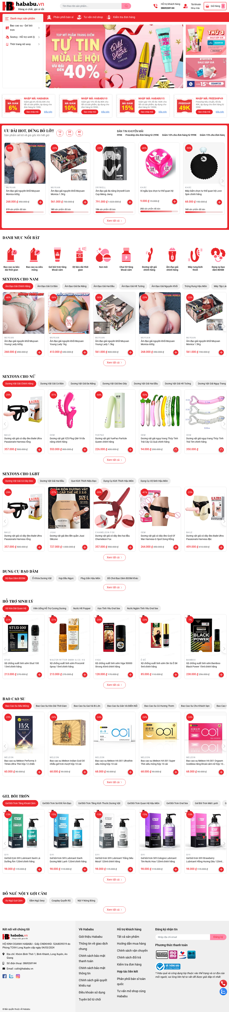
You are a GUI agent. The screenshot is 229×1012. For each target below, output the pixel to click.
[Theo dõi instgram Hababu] (18, 976)
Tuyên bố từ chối (90, 999)
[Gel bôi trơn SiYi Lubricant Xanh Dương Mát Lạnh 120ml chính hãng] (69, 830)
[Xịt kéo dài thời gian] (80, 255)
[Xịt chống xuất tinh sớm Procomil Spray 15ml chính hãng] (69, 635)
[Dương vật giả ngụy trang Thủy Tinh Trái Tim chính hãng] (205, 410)
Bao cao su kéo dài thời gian (11, 268)
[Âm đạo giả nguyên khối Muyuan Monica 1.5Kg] (69, 163)
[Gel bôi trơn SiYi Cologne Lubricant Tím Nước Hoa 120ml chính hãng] (160, 830)
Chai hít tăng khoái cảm (126, 268)
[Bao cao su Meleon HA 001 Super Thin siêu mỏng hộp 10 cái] (160, 733)
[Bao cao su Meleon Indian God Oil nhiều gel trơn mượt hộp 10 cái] (69, 733)
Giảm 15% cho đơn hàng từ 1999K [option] (195, 135)
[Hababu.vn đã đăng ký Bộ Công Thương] (167, 966)
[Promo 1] (206, 40)
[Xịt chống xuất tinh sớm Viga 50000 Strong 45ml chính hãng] (114, 635)
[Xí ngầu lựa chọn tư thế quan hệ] (159, 163)
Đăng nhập (195, 8)
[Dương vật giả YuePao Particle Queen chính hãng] (114, 410)
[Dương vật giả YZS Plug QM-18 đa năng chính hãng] (69, 410)
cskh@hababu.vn (23, 968)
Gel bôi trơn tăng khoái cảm (57, 268)
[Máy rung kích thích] (195, 255)
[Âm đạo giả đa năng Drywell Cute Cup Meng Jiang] (114, 163)
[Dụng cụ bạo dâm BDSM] (218, 255)
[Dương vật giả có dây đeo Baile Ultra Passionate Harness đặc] (205, 508)
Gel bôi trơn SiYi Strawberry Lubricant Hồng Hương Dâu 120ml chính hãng (204, 861)
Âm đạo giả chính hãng (172, 268)
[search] (126, 6)
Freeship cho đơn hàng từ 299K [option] (119, 135)
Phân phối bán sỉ (63, 17)
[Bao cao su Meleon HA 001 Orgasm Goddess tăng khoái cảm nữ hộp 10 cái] (205, 733)
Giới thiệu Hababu (90, 936)
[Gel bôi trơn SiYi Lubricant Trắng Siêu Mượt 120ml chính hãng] (114, 830)
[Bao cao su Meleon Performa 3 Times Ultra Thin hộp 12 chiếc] (23, 733)
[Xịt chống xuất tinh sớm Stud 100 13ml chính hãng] (23, 635)
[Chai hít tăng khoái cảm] (126, 255)
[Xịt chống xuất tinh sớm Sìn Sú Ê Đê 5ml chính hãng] (160, 635)
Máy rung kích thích (195, 268)
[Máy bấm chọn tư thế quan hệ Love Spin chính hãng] (203, 163)
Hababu (26, 1009)
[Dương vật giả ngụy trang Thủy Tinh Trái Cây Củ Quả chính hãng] (160, 410)
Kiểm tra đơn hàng (124, 17)
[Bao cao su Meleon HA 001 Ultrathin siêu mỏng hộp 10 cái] (114, 733)
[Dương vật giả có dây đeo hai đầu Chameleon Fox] (114, 508)
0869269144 (167, 8)
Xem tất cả (113, 220)
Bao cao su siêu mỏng (34, 268)
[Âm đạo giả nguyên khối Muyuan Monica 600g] (24, 163)
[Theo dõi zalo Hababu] (11, 976)
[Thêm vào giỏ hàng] (40, 202)
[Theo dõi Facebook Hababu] (5, 976)
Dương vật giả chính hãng (149, 268)
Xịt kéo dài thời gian (80, 268)
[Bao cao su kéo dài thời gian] (11, 255)
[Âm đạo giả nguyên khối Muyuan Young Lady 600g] (23, 313)
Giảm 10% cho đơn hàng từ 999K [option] (156, 135)
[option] (114, 56)
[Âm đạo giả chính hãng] (172, 255)
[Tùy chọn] (175, 449)
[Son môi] (103, 255)
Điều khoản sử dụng (92, 992)
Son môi (103, 267)
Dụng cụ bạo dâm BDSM (218, 268)
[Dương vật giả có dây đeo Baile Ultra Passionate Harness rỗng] (23, 410)
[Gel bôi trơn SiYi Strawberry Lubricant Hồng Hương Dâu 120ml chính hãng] (205, 830)
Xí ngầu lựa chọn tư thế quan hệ (156, 191)
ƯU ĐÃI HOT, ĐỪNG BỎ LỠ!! (29, 131)
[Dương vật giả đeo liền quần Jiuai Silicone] (69, 508)
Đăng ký (218, 937)
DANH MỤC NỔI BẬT (21, 238)
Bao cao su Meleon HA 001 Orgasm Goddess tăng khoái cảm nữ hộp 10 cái (204, 764)
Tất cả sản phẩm (128, 936)
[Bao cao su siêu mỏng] (34, 255)
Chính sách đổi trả (129, 957)
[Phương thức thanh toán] (175, 954)
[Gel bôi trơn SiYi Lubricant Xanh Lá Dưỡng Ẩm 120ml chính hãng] (23, 830)
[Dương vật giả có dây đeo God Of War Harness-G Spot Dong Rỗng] (160, 508)
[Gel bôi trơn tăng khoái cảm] (57, 255)
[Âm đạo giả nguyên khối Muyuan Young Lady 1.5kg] (114, 313)
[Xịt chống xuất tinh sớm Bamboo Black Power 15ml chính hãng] (205, 635)
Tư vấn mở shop (93, 17)
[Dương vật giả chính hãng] (149, 255)
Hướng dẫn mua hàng (131, 943)
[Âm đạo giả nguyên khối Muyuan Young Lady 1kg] (69, 313)
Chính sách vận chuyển (132, 950)
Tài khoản (196, 4)
